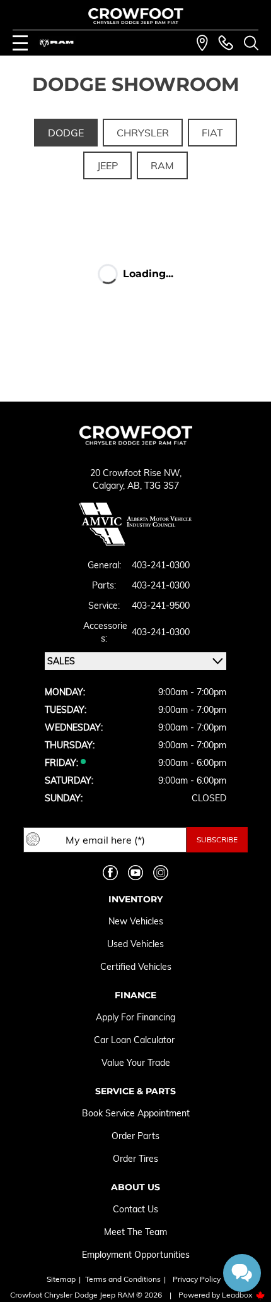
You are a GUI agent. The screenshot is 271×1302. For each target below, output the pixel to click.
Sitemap (61, 1279)
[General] (225, 43)
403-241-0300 (161, 565)
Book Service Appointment (136, 1113)
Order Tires (135, 1158)
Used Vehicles (135, 944)
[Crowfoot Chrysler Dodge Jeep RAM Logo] (136, 16)
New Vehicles (135, 921)
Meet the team (135, 1232)
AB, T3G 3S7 (153, 485)
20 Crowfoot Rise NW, (136, 473)
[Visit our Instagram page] (160, 872)
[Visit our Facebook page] (110, 872)
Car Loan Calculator (135, 1040)
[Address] (202, 43)
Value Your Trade (135, 1062)
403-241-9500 (161, 605)
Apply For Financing (135, 1017)
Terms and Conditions (123, 1279)
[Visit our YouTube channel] (135, 872)
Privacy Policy (197, 1279)
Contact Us (135, 1209)
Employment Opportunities (136, 1254)
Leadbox (238, 1294)
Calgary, (110, 485)
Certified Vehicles (135, 966)
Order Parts (135, 1136)
